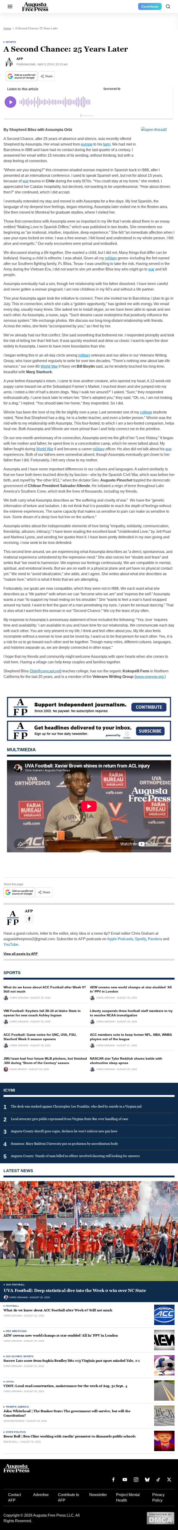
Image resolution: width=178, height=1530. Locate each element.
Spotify (140, 939)
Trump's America (17, 1407)
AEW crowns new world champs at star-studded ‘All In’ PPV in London (60, 1335)
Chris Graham (19, 998)
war (25, 181)
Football (12, 1306)
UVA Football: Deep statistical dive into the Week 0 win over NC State (75, 1290)
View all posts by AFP (20, 954)
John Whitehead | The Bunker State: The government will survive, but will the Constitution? (66, 1413)
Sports (11, 42)
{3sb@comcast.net (45, 671)
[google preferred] (22, 76)
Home (7, 28)
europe (86, 144)
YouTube (10, 945)
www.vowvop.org (150, 677)
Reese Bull (10, 1442)
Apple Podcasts (120, 939)
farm (106, 144)
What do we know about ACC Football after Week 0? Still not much (57, 1310)
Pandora (155, 939)
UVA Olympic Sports (20, 1356)
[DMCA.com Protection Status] (160, 1518)
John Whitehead (13, 1421)
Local (10, 1381)
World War (49, 366)
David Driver (18, 1069)
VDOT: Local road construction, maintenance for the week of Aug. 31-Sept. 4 (65, 1386)
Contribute (149, 6)
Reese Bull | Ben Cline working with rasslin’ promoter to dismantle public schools (69, 1436)
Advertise (41, 1495)
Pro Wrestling (16, 1331)
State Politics (16, 1432)
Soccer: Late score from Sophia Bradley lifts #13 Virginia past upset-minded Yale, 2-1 (71, 1361)
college (146, 412)
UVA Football (15, 1284)
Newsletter (98, 1495)
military (111, 258)
